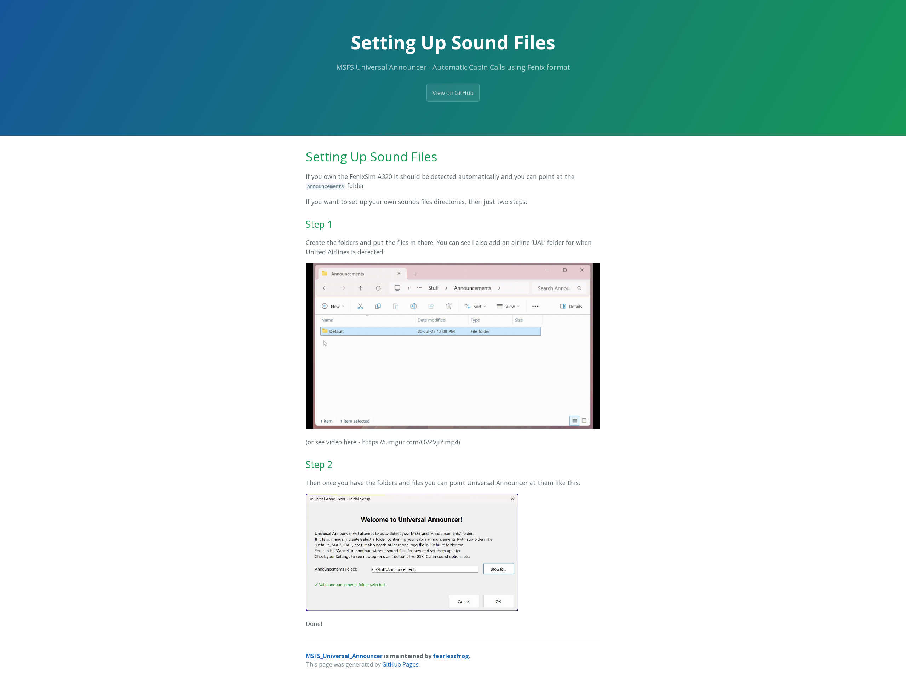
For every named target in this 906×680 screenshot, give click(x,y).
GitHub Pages (400, 664)
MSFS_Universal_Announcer (344, 656)
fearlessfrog (451, 656)
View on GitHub (453, 93)
